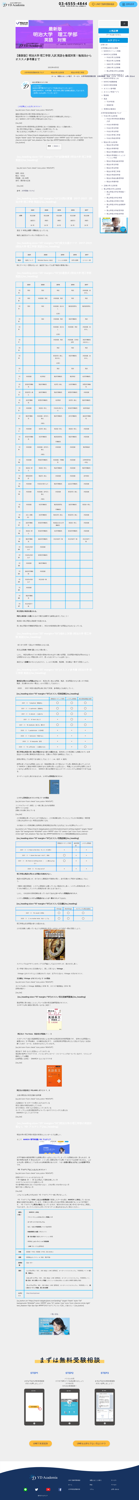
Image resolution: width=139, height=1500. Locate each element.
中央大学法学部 (113, 131)
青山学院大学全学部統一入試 (116, 193)
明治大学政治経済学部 (115, 161)
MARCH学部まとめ (111, 78)
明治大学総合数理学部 (115, 178)
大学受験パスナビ (28, 191)
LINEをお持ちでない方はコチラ (91, 1443)
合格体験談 (101, 76)
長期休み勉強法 (110, 109)
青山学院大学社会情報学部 (116, 205)
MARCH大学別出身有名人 (114, 75)
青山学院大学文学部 (114, 198)
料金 (108, 76)
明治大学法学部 (113, 168)
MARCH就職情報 (110, 82)
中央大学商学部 (113, 125)
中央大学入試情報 (113, 57)
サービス (76, 76)
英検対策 (110, 105)
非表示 (56, 146)
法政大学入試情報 (113, 64)
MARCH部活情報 (110, 85)
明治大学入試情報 (113, 61)
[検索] (124, 23)
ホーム (53, 76)
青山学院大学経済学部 (115, 214)
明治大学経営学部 (113, 175)
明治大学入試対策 (57, 72)
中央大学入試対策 (111, 116)
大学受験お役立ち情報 (109, 48)
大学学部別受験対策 (88, 76)
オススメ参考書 (110, 88)
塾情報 (106, 95)
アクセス (120, 76)
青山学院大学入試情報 (115, 71)
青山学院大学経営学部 (115, 210)
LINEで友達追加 (40, 1443)
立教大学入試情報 (113, 67)
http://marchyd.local (32, 1293)
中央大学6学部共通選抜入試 (116, 120)
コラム (113, 76)
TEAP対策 (111, 102)
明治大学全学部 (113, 145)
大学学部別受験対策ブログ (34, 72)
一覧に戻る (54, 1314)
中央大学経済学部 (113, 138)
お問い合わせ (130, 76)
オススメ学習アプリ (111, 92)
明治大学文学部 (113, 164)
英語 (105, 99)
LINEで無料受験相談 (74, 1480)
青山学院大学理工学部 (115, 201)
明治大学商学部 (113, 148)
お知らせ (104, 45)
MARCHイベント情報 (112, 51)
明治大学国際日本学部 (115, 152)
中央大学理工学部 (113, 135)
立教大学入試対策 (111, 186)
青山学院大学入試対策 (112, 189)
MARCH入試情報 (110, 54)
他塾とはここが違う (64, 76)
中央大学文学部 (113, 128)
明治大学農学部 (113, 182)
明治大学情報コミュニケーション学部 (116, 156)
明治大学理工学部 (77, 72)
